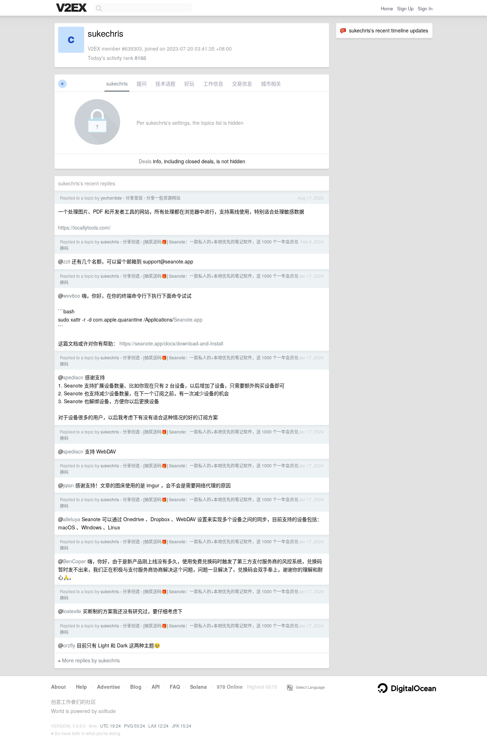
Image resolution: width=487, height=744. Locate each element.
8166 (140, 57)
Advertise (108, 686)
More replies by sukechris (91, 660)
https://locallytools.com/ (84, 227)
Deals (145, 161)
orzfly (69, 645)
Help (81, 686)
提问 (142, 83)
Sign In (425, 8)
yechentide (111, 198)
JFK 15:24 (181, 726)
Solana (198, 686)
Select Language (309, 687)
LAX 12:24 (158, 726)
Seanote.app (188, 319)
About (58, 686)
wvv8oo (71, 295)
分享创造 (131, 241)
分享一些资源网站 (163, 198)
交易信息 (242, 83)
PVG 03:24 (134, 726)
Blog (136, 686)
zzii (66, 261)
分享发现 (134, 198)
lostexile (72, 611)
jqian (68, 485)
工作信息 (213, 83)
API (156, 686)
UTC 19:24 (110, 726)
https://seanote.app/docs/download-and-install (171, 343)
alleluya (71, 519)
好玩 (189, 83)
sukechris (117, 83)
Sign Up (405, 8)
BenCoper (74, 561)
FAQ (175, 686)
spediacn (73, 377)
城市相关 (271, 83)
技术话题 (165, 83)
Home (387, 8)
